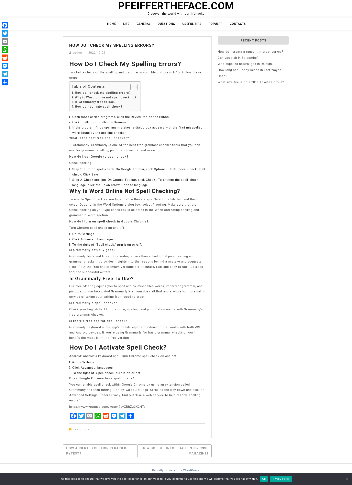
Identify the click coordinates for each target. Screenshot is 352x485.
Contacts (238, 23)
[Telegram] (5, 74)
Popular (216, 23)
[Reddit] (5, 58)
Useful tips (191, 23)
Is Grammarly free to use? (95, 102)
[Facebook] (5, 25)
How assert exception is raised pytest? (96, 450)
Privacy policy (281, 478)
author (77, 52)
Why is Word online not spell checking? (105, 97)
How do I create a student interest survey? (250, 51)
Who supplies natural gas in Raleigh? (246, 64)
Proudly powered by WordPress (176, 470)
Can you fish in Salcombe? (238, 58)
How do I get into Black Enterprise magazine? (175, 450)
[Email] (5, 41)
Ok (264, 478)
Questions (166, 23)
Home (111, 23)
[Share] (5, 82)
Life (126, 23)
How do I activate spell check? (98, 106)
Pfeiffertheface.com (176, 6)
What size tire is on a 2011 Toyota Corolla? (251, 82)
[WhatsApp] (5, 50)
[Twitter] (5, 33)
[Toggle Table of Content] (131, 87)
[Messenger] (5, 66)
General (144, 23)
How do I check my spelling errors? (103, 92)
